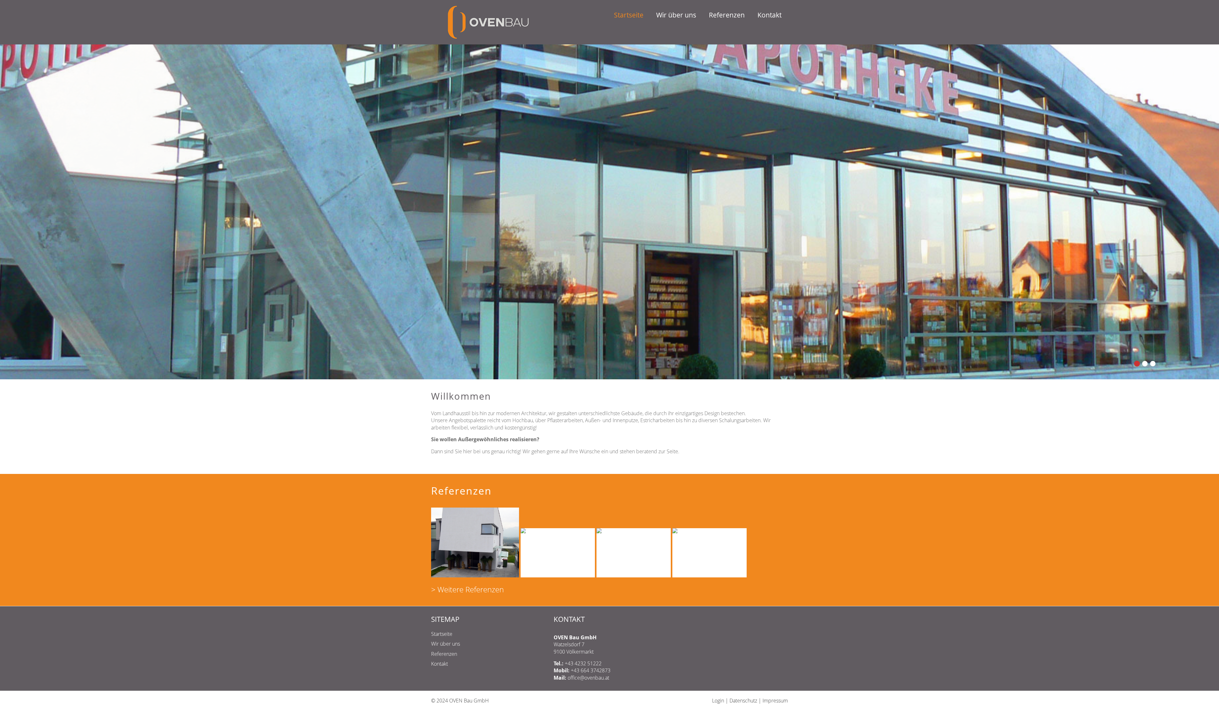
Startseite (646, 16)
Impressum (775, 446)
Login (718, 446)
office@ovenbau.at (588, 423)
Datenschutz (743, 446)
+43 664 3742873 (590, 416)
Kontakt (771, 16)
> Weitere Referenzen (467, 335)
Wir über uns (688, 16)
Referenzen (734, 16)
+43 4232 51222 (583, 409)
